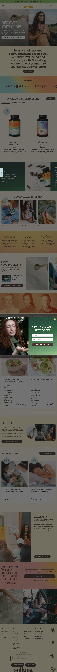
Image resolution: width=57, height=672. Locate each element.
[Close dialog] (55, 319)
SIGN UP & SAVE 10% (42, 344)
